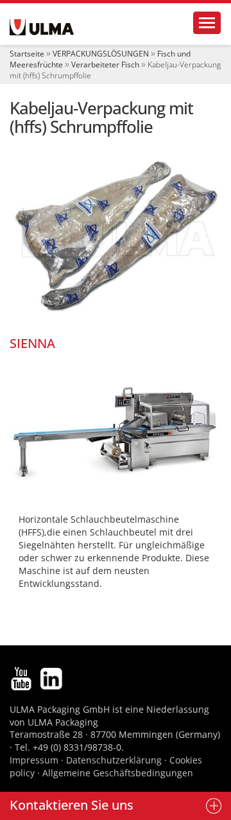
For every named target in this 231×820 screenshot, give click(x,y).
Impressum (34, 760)
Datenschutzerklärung (115, 760)
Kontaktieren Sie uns (71, 805)
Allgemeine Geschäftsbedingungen (117, 773)
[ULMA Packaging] (42, 27)
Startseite (27, 53)
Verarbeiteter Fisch (105, 64)
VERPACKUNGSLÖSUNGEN (101, 53)
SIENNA (32, 343)
